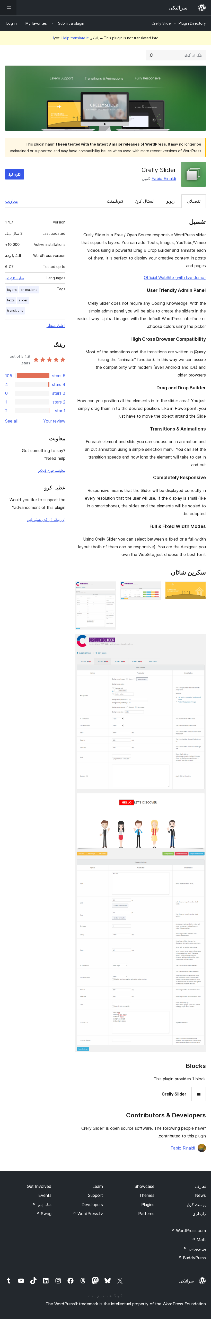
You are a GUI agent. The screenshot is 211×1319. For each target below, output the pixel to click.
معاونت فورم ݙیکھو (51, 470)
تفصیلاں (193, 201)
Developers (92, 1204)
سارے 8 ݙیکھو (14, 278)
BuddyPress (192, 1257)
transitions (15, 310)
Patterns (146, 1213)
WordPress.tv (87, 1213)
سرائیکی (186, 1281)
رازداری (199, 1213)
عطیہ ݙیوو (41, 1204)
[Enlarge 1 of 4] (198, 588)
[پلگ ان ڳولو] (151, 55)
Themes (146, 1195)
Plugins (147, 1204)
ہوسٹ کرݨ (196, 1204)
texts (11, 300)
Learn (97, 1186)
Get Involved (39, 1186)
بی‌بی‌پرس (194, 1248)
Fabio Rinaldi (164, 178)
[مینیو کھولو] (8, 7)
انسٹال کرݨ (144, 201)
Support (95, 1195)
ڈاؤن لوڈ (14, 174)
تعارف (200, 1186)
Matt (198, 1239)
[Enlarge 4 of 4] (198, 640)
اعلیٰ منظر (56, 325)
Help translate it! (71, 38)
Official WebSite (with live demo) (175, 277)
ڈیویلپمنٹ (115, 201)
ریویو (170, 201)
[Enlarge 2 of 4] (154, 588)
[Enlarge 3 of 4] (109, 588)
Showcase (144, 1186)
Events (44, 1195)
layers (12, 290)
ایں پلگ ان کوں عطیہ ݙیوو (46, 519)
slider (23, 300)
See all (11, 421)
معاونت (11, 201)
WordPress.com (188, 1230)
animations (29, 290)
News (200, 1195)
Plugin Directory (192, 23)
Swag (43, 1213)
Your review (54, 421)
